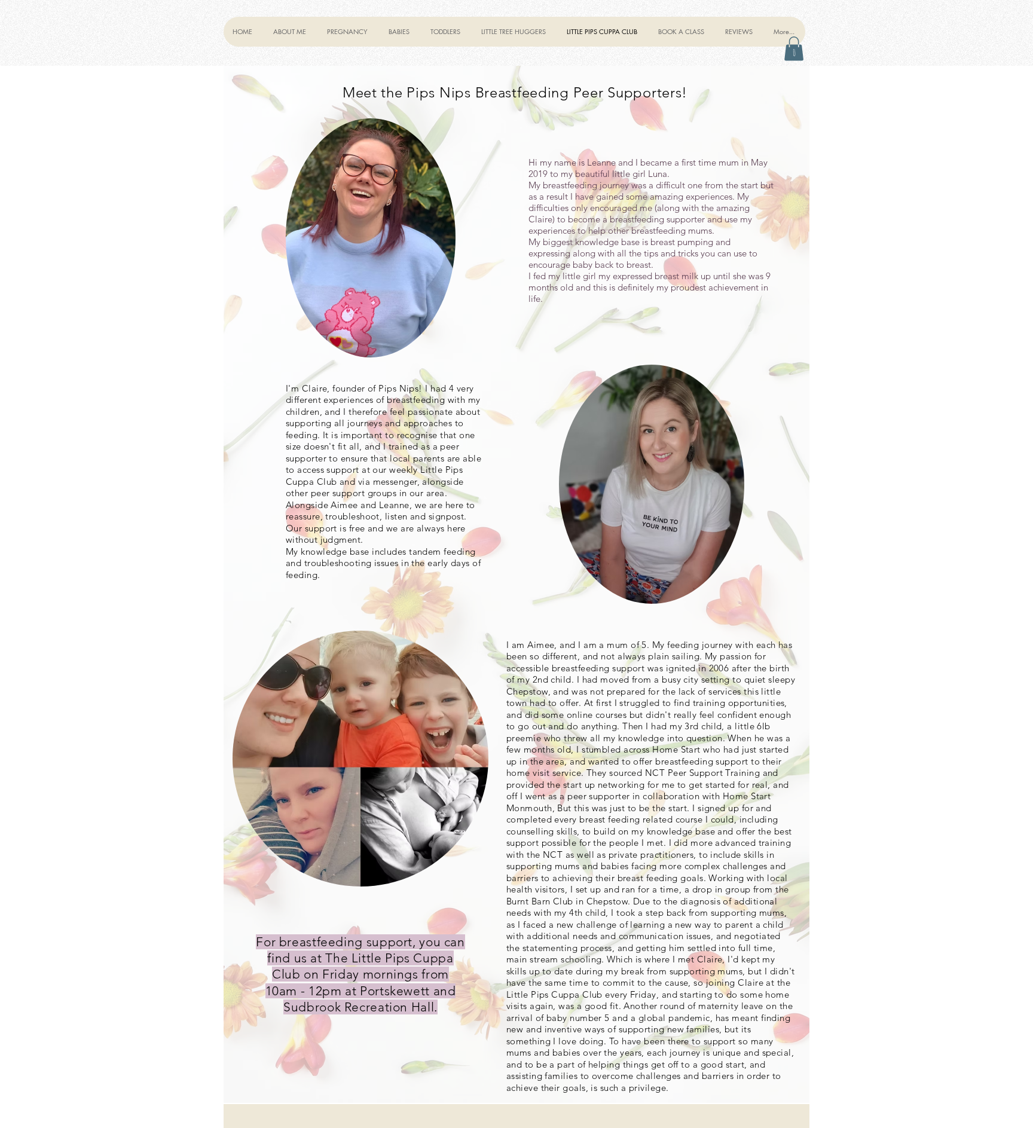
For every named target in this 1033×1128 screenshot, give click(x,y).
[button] (348, 32)
